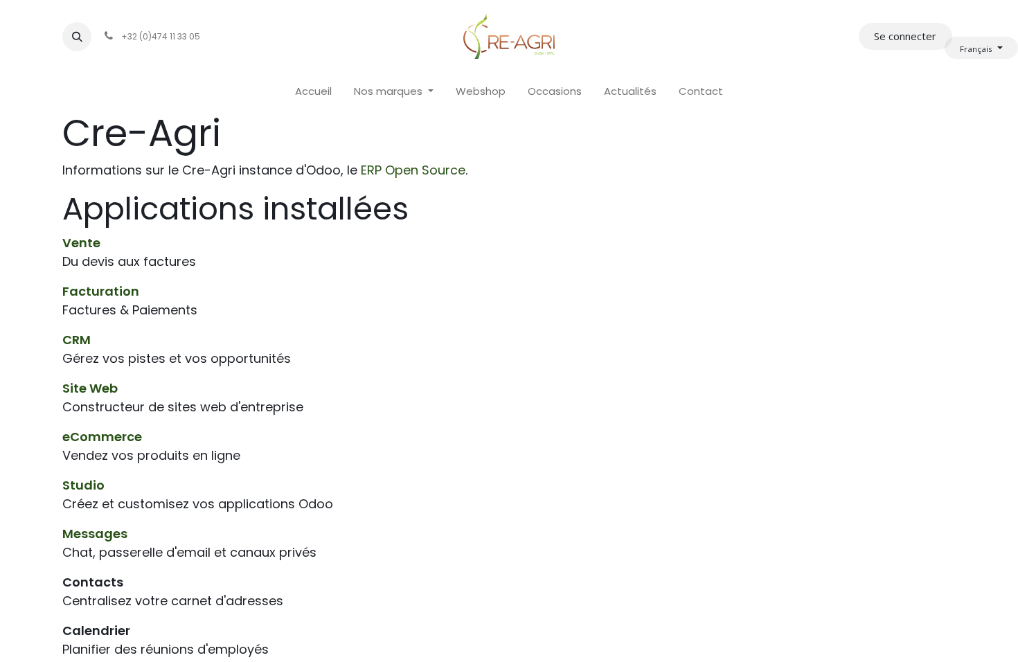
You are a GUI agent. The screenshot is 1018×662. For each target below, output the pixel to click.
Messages (94, 533)
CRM (76, 339)
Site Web (90, 388)
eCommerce (102, 436)
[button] (76, 36)
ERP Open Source (413, 170)
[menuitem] (313, 92)
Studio (83, 485)
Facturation (100, 291)
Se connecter (905, 36)
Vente (81, 242)
